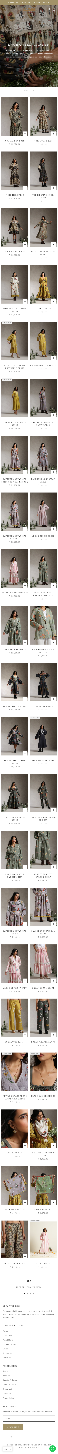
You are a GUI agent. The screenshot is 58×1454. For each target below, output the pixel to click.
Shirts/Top (7, 1358)
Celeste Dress (43, 309)
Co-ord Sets (7, 1335)
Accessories (7, 1353)
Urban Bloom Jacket (15, 988)
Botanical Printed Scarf (43, 1154)
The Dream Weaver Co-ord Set (43, 818)
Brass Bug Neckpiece (43, 1096)
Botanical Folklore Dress (15, 310)
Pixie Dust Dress (43, 141)
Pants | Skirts (8, 1340)
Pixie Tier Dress (15, 195)
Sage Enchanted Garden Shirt (14, 875)
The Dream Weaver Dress (14, 818)
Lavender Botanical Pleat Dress (43, 423)
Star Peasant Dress (43, 761)
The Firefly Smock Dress (43, 196)
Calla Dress (43, 1264)
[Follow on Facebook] (4, 1437)
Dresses (5, 1349)
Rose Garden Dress (15, 141)
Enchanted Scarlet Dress (15, 423)
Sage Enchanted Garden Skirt (43, 875)
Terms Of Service (9, 1385)
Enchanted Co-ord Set (43, 365)
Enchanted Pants (15, 1042)
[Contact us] (52, 1448)
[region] (29, 1284)
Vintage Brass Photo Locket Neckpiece (15, 1097)
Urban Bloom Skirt (43, 988)
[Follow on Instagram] (11, 1437)
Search (5, 1371)
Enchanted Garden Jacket (43, 651)
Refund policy (8, 1389)
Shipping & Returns (10, 1380)
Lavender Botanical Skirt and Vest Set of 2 (14, 480)
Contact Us (7, 1394)
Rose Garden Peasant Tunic (43, 253)
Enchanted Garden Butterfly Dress (15, 367)
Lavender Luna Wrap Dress (43, 480)
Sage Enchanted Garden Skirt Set (43, 594)
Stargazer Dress (43, 706)
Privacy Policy (8, 1398)
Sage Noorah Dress (15, 650)
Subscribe (13, 1427)
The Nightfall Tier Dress (15, 762)
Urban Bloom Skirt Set (15, 593)
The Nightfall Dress (15, 706)
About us (6, 1376)
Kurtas (5, 1331)
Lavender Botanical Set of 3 (15, 537)
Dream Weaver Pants (43, 1042)
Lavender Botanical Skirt (43, 932)
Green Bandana (43, 1210)
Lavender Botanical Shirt (15, 932)
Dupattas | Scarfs (9, 1344)
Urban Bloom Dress (43, 536)
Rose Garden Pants (15, 1264)
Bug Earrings (15, 1153)
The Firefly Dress (15, 252)
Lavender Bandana (15, 1210)
